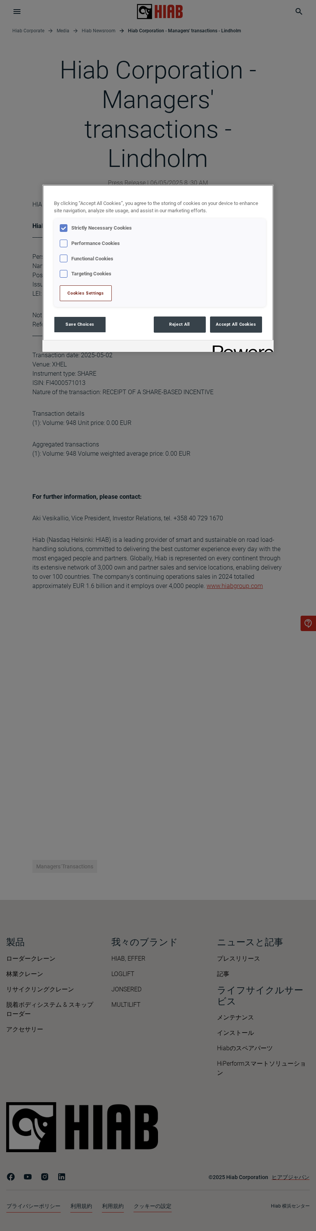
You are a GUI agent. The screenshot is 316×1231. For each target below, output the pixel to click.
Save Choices (80, 324)
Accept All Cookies (236, 324)
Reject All (179, 324)
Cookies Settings (85, 293)
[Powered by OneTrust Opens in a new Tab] (240, 347)
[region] (158, 268)
